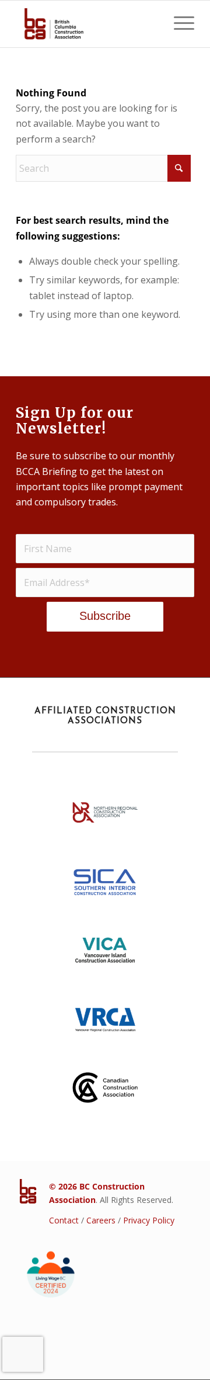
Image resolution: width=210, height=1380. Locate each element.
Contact (64, 1220)
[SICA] (105, 885)
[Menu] (178, 24)
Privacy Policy (148, 1220)
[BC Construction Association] (87, 24)
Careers (101, 1220)
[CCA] (105, 1091)
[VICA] (105, 954)
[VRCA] (105, 1023)
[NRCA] (105, 816)
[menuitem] (178, 24)
